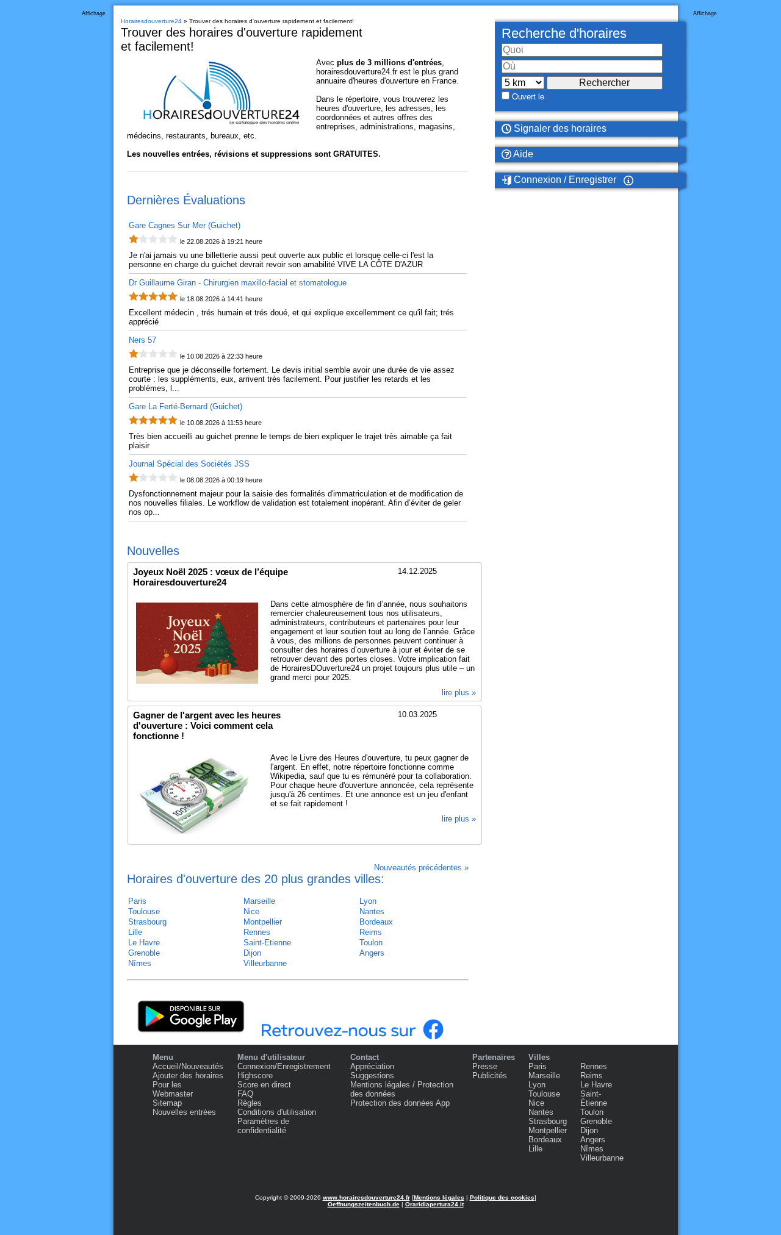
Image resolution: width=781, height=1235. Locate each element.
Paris (137, 901)
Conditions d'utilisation (276, 1112)
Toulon (371, 942)
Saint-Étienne (593, 1098)
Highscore (255, 1075)
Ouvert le (528, 96)
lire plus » (459, 692)
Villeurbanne (265, 963)
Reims (370, 932)
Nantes (371, 911)
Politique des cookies (502, 1197)
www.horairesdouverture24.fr (366, 1197)
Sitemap (167, 1103)
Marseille (259, 901)
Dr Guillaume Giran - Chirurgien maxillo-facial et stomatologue (238, 282)
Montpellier (262, 921)
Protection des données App (400, 1103)
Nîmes (139, 963)
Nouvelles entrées (184, 1112)
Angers (371, 953)
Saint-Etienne (267, 942)
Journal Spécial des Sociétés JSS (189, 463)
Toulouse (144, 911)
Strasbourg (147, 921)
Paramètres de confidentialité (263, 1126)
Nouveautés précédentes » (421, 867)
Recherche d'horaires (564, 33)
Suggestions (372, 1075)
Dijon (252, 953)
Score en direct (264, 1084)
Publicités (489, 1075)
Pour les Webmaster (173, 1089)
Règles (249, 1103)
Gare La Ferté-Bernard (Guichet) (185, 406)
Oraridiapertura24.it (434, 1204)
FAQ (245, 1093)
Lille (135, 932)
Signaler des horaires (558, 128)
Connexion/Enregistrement (284, 1066)
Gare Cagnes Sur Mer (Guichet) (184, 225)
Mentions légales (439, 1197)
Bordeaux (376, 921)
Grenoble (144, 953)
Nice (251, 911)
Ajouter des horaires (188, 1075)
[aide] (628, 179)
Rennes (256, 932)
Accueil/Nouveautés (188, 1066)
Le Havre (144, 942)
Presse (484, 1066)
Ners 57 (142, 340)
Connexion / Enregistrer (563, 179)
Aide (522, 154)
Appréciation (372, 1066)
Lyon (367, 901)
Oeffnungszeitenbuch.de (364, 1204)
